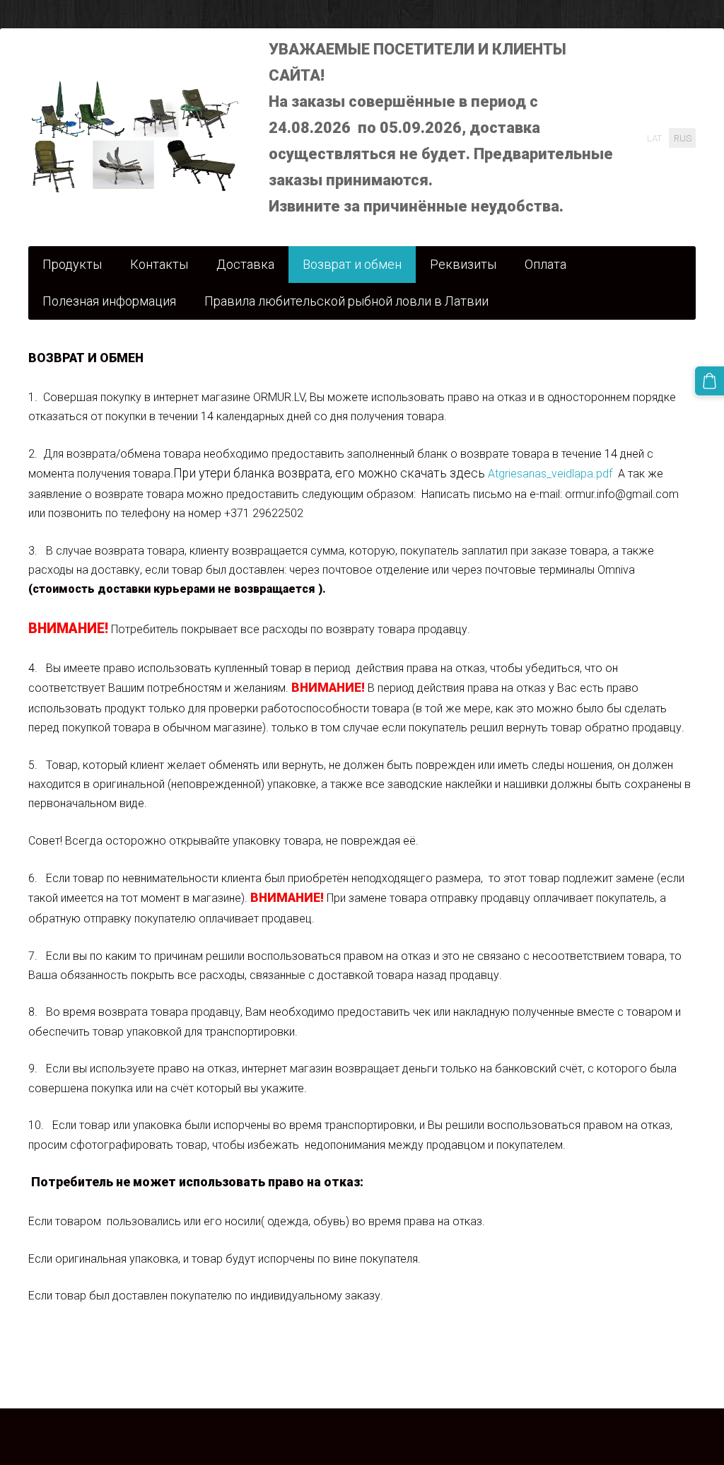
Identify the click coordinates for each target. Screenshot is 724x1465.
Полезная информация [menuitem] (109, 301)
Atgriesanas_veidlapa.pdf (550, 473)
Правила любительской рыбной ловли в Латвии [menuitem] (346, 301)
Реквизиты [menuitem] (463, 264)
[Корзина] (709, 380)
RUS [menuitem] (682, 138)
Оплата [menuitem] (545, 264)
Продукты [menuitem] (72, 264)
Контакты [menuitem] (159, 264)
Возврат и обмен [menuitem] (352, 264)
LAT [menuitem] (654, 138)
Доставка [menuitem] (245, 264)
